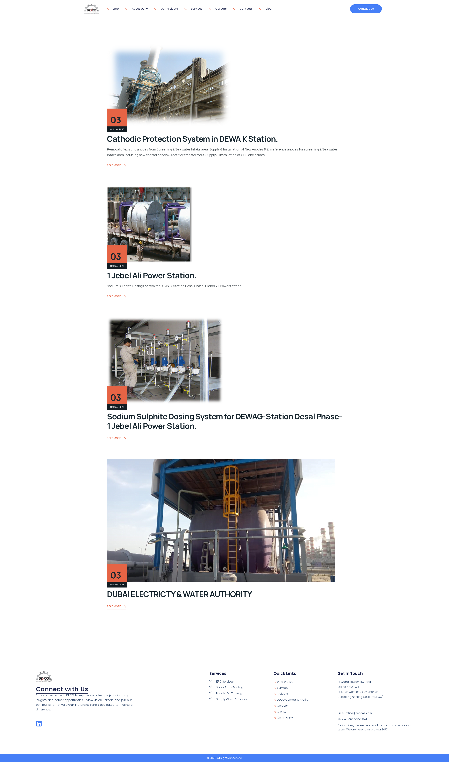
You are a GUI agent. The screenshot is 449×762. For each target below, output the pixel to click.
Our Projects (169, 9)
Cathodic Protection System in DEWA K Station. (192, 138)
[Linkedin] (39, 724)
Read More (114, 165)
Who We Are (285, 682)
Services (196, 9)
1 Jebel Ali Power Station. (151, 275)
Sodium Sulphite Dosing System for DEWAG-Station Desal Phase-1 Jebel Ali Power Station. (224, 421)
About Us (138, 9)
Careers (221, 9)
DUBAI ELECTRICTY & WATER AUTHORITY (179, 594)
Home (114, 9)
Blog (269, 9)
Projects (282, 694)
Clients (281, 712)
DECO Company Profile (292, 700)
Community (285, 718)
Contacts (246, 9)
